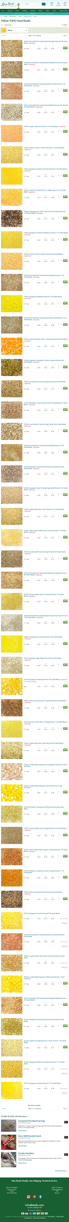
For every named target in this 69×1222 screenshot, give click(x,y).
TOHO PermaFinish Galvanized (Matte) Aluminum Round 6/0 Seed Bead (46, 106)
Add (65, 48)
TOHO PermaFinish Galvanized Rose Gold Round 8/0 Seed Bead (44, 936)
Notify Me (64, 923)
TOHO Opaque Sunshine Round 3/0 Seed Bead (42, 679)
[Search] (43, 4)
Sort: (2, 25)
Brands (40, 10)
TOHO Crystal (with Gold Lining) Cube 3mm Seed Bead (45, 424)
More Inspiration (61, 1171)
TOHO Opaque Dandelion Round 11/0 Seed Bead (43, 296)
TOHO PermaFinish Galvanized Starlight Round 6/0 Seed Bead (45, 42)
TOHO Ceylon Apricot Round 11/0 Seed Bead (41, 126)
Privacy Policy (60, 1216)
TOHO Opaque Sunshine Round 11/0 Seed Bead (42, 1083)
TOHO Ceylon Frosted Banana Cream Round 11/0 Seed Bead (45, 1042)
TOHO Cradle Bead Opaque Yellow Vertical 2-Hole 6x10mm (43, 787)
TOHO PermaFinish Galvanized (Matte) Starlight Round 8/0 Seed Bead (45, 574)
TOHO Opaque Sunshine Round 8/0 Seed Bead (42, 913)
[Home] (1, 16)
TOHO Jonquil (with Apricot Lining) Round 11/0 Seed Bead (44, 595)
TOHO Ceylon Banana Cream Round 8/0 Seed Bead (43, 743)
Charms (10, 10)
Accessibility (51, 1216)
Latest (54, 10)
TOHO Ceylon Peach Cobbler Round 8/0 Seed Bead (43, 254)
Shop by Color (27, 16)
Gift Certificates (12, 1193)
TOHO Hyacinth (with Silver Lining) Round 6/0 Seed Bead (45, 339)
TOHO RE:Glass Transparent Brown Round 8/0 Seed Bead (44, 808)
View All (38, 35)
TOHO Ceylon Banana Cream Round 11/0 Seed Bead (44, 509)
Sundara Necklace (26, 1153)
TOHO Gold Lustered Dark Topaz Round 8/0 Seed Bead (45, 701)
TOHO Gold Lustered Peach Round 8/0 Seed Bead (43, 892)
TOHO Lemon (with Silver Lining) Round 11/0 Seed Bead (45, 722)
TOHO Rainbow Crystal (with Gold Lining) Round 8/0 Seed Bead (44, 468)
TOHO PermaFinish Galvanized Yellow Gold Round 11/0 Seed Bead (45, 319)
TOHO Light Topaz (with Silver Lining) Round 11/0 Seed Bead (45, 531)
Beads (3, 10)
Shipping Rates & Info (57, 1190)
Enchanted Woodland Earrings (31, 1120)
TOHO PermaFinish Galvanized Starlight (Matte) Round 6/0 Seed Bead (45, 999)
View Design (22, 1130)
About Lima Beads (12, 1187)
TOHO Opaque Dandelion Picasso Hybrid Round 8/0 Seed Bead (44, 361)
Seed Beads (13, 16)
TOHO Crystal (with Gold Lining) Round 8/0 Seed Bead (44, 552)
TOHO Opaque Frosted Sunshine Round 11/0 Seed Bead (45, 169)
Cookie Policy (28, 1218)
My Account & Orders (11, 1190)
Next (65, 35)
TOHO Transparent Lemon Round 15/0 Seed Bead (43, 637)
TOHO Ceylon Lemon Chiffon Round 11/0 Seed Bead (44, 148)
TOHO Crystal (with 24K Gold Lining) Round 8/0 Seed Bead (44, 957)
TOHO (20, 16)
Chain (17, 10)
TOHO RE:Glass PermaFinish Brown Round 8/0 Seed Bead (44, 1020)
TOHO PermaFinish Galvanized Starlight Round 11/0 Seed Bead (44, 276)
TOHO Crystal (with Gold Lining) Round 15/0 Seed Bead (45, 828)
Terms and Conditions (39, 1218)
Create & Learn (63, 10)
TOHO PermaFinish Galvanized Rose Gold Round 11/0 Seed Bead (44, 85)
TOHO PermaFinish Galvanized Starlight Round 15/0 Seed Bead (44, 446)
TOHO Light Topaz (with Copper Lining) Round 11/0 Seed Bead (45, 850)
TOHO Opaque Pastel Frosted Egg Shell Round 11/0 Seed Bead (46, 489)
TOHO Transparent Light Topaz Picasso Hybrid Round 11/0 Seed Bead (44, 212)
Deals (47, 10)
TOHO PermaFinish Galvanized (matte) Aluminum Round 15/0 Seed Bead (46, 616)
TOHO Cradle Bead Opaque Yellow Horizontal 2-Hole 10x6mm (44, 978)
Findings (24, 10)
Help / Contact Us (57, 1187)
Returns (57, 1193)
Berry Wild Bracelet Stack (29, 1136)
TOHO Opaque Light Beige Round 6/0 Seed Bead (42, 658)
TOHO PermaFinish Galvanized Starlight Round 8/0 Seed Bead (45, 63)
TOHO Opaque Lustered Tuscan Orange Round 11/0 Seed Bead (44, 872)
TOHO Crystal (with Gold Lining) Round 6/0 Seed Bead (44, 381)
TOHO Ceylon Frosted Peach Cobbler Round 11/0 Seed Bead (45, 191)
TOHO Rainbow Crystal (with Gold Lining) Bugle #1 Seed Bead (45, 404)
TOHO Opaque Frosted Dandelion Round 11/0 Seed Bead (46, 233)
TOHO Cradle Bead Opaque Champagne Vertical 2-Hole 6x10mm (45, 765)
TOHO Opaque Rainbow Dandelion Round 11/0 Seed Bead (44, 1063)
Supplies (32, 10)
